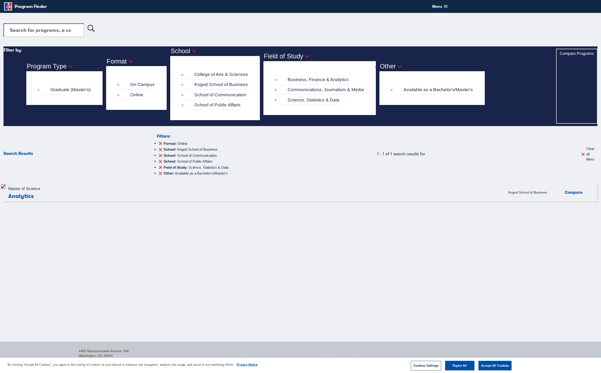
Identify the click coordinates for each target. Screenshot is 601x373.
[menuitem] (66, 89)
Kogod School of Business (221, 84)
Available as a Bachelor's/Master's (438, 89)
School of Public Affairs (217, 104)
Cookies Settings (426, 365)
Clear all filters (590, 154)
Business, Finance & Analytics (318, 79)
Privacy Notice (247, 364)
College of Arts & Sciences (221, 74)
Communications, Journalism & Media (326, 89)
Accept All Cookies (495, 365)
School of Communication (220, 94)
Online (136, 94)
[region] (300, 365)
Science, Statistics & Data (313, 99)
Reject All (460, 365)
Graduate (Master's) (70, 89)
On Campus (142, 84)
